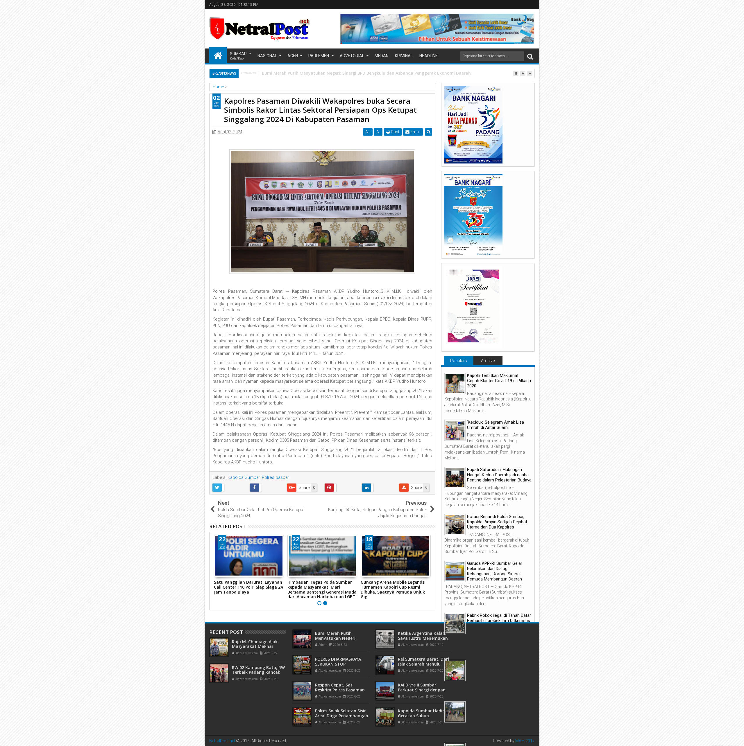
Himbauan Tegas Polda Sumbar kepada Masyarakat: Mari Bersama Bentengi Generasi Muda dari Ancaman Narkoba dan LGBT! (322, 589)
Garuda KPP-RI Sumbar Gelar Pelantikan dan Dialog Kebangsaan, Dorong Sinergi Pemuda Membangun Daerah (494, 571)
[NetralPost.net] (218, 55)
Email (415, 132)
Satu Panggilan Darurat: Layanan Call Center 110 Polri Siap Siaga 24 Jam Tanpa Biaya (248, 587)
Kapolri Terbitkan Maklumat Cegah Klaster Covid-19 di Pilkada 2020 (499, 381)
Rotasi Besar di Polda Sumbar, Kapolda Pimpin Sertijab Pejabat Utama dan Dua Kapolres (497, 522)
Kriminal (404, 55)
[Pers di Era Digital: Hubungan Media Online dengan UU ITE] (455, 670)
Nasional (267, 55)
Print (394, 132)
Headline (428, 55)
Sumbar (238, 55)
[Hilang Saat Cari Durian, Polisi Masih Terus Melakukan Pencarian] (455, 711)
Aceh (292, 55)
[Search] (530, 56)
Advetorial (352, 55)
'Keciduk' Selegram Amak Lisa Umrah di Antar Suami (495, 425)
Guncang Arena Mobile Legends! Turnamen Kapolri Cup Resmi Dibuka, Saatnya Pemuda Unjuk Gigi (393, 589)
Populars (458, 360)
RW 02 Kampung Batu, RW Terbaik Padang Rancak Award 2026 (258, 672)
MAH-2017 (525, 740)
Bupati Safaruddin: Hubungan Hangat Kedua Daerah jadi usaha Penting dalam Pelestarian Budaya (499, 475)
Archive (488, 360)
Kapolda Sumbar (244, 477)
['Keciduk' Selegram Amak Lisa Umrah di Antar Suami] (455, 430)
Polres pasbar (275, 477)
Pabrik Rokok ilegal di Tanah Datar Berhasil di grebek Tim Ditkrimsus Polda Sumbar (499, 620)
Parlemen (318, 55)
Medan (382, 55)
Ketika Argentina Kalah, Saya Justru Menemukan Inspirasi (423, 638)
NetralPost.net (222, 740)
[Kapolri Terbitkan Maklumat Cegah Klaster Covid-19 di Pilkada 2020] (455, 383)
